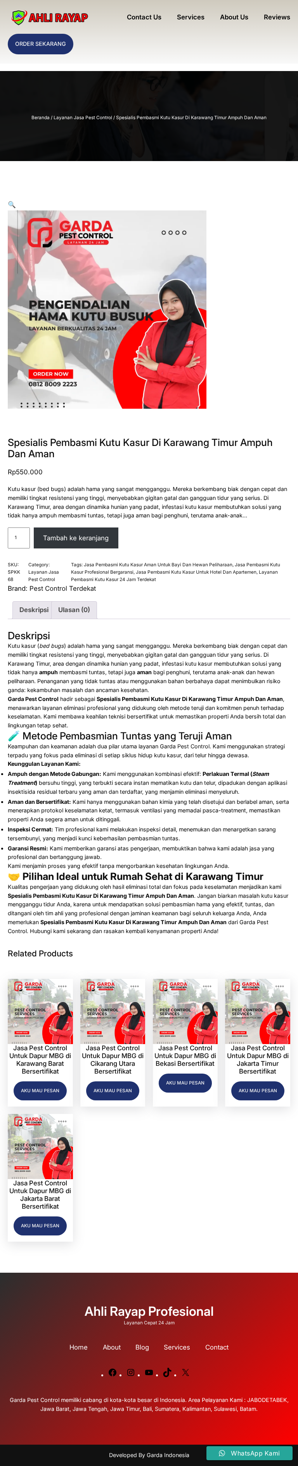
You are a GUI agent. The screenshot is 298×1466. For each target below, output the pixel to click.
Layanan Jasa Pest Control (83, 117)
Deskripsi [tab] (34, 610)
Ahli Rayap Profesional (149, 1311)
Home (78, 1347)
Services (177, 1347)
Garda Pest (22, 699)
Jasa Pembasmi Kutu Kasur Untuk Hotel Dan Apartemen (196, 572)
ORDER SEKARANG (40, 43)
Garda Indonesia (168, 1455)
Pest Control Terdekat (62, 588)
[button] (12, 204)
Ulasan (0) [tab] (74, 610)
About (112, 1347)
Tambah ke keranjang (76, 538)
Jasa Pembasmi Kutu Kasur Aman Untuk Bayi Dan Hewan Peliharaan (158, 564)
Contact (217, 1347)
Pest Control (193, 746)
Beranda (40, 117)
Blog (142, 1347)
